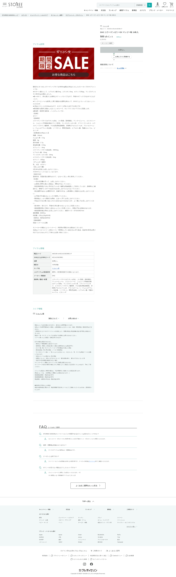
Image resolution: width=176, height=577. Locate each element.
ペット (60, 522)
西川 (118, 539)
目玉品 (103, 10)
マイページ (170, 10)
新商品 (134, 10)
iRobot (80, 542)
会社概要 (131, 555)
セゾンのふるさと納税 (80, 559)
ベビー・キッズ (43, 522)
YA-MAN (100, 537)
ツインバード (82, 539)
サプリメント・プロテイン (74, 15)
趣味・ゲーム (82, 520)
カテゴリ (24, 15)
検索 (149, 5)
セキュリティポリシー (80, 555)
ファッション (121, 520)
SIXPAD (41, 537)
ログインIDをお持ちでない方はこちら (73, 551)
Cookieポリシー (117, 555)
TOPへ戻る (86, 501)
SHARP (41, 539)
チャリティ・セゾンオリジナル (126, 522)
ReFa (118, 534)
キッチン (80, 517)
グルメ (100, 517)
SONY (60, 542)
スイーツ (119, 517)
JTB (60, 537)
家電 (40, 517)
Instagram (84, 564)
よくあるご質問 (114, 551)
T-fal (118, 537)
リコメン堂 (55, 268)
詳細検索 (139, 5)
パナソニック (43, 542)
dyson (60, 534)
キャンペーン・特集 (91, 10)
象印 (60, 539)
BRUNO (100, 542)
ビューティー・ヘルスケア (39, 15)
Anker (80, 534)
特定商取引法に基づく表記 (98, 555)
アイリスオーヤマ (103, 539)
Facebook (91, 564)
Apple (41, 534)
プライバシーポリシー (60, 555)
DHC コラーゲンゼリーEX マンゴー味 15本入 (101, 15)
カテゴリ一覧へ (131, 526)
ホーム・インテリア (103, 520)
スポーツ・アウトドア (65, 520)
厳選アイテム (124, 10)
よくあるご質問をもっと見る (86, 485)
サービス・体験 (82, 522)
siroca (80, 537)
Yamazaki (120, 542)
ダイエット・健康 (57, 15)
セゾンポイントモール (100, 559)
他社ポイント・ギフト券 (105, 522)
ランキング (113, 10)
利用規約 (45, 555)
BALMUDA (101, 534)
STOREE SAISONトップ (10, 15)
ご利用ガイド (130, 509)
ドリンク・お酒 (43, 520)
